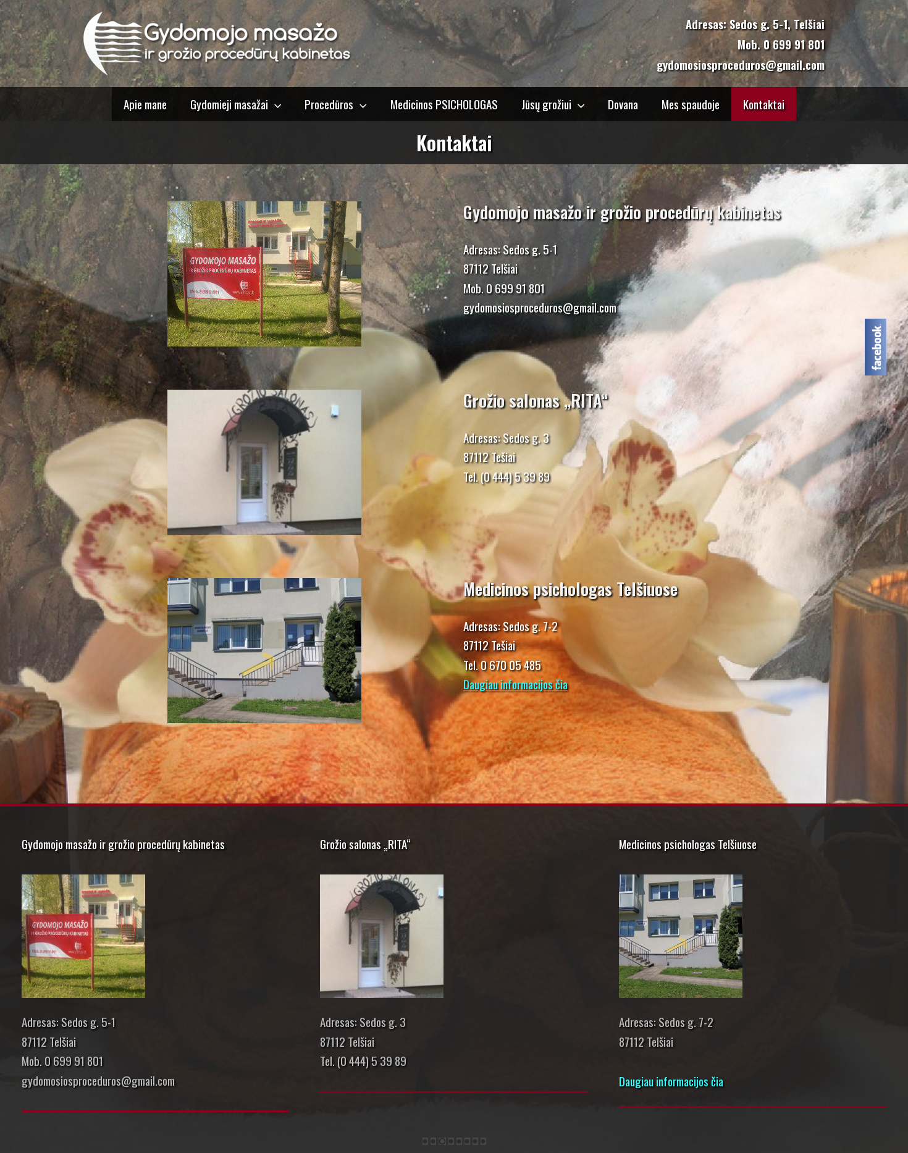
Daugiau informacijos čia (515, 683)
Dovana (623, 103)
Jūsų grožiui (546, 103)
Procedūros (329, 103)
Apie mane (145, 103)
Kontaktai (763, 103)
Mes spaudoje (691, 103)
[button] (274, 104)
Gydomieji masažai (229, 103)
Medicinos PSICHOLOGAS (444, 103)
